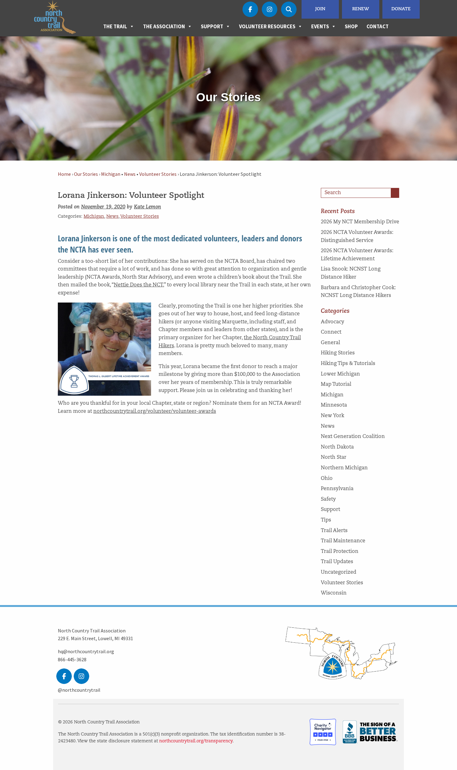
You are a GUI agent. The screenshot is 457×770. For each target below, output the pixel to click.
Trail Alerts (334, 530)
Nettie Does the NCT (138, 285)
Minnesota (334, 405)
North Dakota (337, 447)
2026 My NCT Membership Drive (360, 222)
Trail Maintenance (343, 541)
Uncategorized (338, 572)
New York (332, 415)
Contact (378, 26)
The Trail (115, 26)
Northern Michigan (344, 468)
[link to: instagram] (81, 676)
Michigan (110, 174)
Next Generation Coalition (353, 436)
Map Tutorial (336, 384)
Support (212, 26)
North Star (333, 457)
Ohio (327, 478)
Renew (360, 9)
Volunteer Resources (267, 26)
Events (320, 26)
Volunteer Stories (158, 174)
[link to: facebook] (64, 676)
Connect (331, 332)
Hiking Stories (338, 353)
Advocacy (332, 322)
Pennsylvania (337, 488)
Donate (401, 9)
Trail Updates (337, 561)
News (130, 174)
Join (320, 9)
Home (64, 174)
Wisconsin (334, 593)
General (330, 342)
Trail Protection (339, 551)
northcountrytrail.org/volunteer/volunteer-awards (154, 411)
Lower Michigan (340, 374)
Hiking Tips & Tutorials (348, 363)
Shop (351, 26)
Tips (326, 520)
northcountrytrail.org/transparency (196, 741)
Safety (328, 499)
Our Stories (86, 174)
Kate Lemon (147, 207)
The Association (164, 26)
